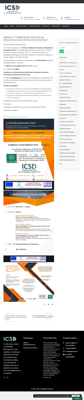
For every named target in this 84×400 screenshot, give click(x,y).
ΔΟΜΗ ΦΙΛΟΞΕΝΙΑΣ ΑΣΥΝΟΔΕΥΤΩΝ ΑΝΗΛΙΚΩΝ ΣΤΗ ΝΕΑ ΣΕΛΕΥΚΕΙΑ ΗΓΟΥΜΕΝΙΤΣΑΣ (68, 111)
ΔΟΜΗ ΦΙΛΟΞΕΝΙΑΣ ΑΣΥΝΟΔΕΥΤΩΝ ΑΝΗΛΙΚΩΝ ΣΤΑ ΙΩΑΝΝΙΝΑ (68, 101)
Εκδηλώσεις (62, 118)
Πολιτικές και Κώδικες (30, 348)
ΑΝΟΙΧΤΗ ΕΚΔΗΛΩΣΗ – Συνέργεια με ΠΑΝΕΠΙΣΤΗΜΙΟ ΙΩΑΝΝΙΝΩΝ (42, 316)
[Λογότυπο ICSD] (28, 154)
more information (66, 396)
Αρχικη (6, 26)
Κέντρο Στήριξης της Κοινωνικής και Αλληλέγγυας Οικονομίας (67, 142)
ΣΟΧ (60, 163)
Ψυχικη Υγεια (46, 26)
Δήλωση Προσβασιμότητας (29, 344)
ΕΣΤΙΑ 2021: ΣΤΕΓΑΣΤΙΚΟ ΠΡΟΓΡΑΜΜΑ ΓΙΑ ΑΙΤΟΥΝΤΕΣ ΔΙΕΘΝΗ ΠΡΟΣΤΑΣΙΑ (67, 125)
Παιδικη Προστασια (22, 26)
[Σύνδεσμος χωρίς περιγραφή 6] (4, 377)
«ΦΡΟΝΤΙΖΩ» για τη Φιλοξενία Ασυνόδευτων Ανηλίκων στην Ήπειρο (68, 66)
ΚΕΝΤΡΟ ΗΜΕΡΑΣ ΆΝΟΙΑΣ (66, 132)
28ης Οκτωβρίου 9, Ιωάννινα (32, 19)
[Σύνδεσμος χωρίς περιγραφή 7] (7, 377)
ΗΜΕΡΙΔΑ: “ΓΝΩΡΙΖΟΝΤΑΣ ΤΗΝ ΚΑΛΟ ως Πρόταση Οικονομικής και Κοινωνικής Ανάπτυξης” (25, 38)
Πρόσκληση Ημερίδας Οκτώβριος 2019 (15, 117)
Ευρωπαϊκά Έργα (56, 26)
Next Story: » (48, 313)
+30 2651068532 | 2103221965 (72, 19)
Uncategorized (63, 90)
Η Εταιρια (11, 26)
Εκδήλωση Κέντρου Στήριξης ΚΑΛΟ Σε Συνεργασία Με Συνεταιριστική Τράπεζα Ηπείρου (15, 317)
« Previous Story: (9, 313)
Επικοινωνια (65, 26)
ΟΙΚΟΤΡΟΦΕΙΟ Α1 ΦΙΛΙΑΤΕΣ (67, 160)
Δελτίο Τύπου (63, 94)
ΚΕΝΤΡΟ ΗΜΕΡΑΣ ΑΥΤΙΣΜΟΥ (67, 135)
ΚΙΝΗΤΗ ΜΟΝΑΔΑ (64, 149)
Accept (75, 396)
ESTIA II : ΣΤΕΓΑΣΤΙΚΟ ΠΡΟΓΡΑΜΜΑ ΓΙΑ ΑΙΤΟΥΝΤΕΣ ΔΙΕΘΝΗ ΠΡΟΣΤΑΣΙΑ (67, 76)
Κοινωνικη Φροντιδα (34, 26)
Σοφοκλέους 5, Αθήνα (52, 19)
